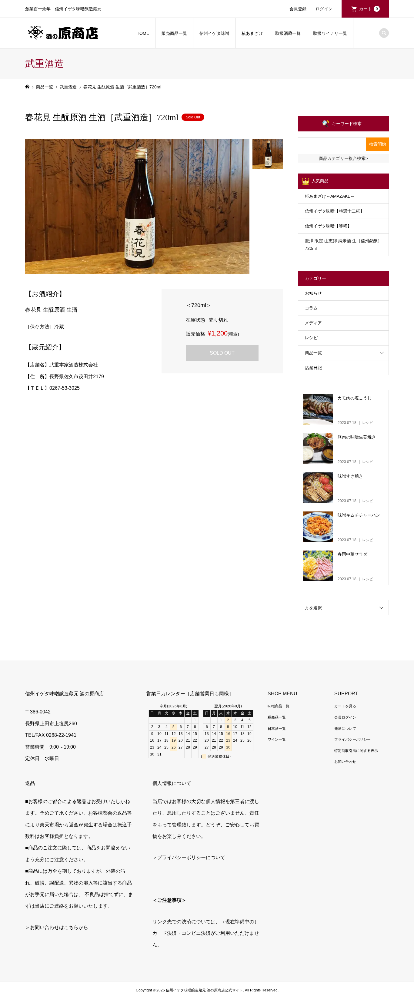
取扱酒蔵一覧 (288, 33)
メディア (313, 322)
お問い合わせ (345, 761)
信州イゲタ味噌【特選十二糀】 (334, 211)
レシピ (311, 337)
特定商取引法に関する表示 (356, 751)
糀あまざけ (252, 33)
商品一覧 (313, 352)
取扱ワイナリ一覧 (330, 33)
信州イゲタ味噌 (214, 33)
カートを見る (345, 706)
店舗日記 (313, 367)
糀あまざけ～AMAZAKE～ (330, 196)
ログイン (324, 8)
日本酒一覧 (277, 728)
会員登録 (297, 8)
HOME (142, 33)
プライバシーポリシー (352, 739)
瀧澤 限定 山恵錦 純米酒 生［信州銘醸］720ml (343, 244)
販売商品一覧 (174, 33)
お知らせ (313, 293)
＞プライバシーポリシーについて (188, 857)
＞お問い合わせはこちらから (56, 927)
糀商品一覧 (277, 717)
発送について (345, 728)
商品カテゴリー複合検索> (343, 158)
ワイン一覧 (277, 739)
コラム (311, 308)
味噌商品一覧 (278, 706)
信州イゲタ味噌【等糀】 (328, 225)
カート (368, 8)
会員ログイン (345, 717)
